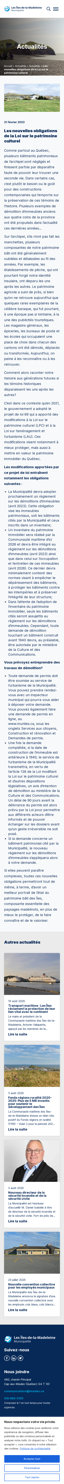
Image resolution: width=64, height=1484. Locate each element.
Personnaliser (32, 1468)
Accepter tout (32, 1458)
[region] (32, 1450)
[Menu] (56, 9)
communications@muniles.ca (24, 1391)
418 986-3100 (13, 1398)
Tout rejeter (32, 1477)
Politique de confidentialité (35, 1448)
